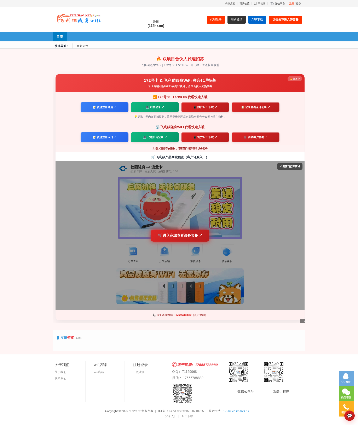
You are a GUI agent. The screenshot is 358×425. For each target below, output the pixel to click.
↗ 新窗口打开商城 (289, 166)
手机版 (261, 3)
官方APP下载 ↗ (205, 137)
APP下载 (187, 416)
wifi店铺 (99, 372)
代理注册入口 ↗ (105, 137)
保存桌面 (230, 3)
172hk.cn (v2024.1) (236, 411)
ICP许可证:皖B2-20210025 (186, 411)
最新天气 (82, 46)
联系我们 (60, 378)
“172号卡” (135, 411)
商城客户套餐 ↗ (256, 137)
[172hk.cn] (156, 26)
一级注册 (139, 372)
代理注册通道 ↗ (105, 107)
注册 (291, 3)
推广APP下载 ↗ (205, 107)
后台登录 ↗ (155, 107)
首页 (59, 37)
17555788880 (183, 315)
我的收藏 (244, 3)
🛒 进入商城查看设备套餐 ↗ (180, 235)
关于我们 (60, 372)
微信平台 (280, 3)
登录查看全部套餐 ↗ (255, 107)
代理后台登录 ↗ (155, 137)
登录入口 (171, 416)
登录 (298, 3)
